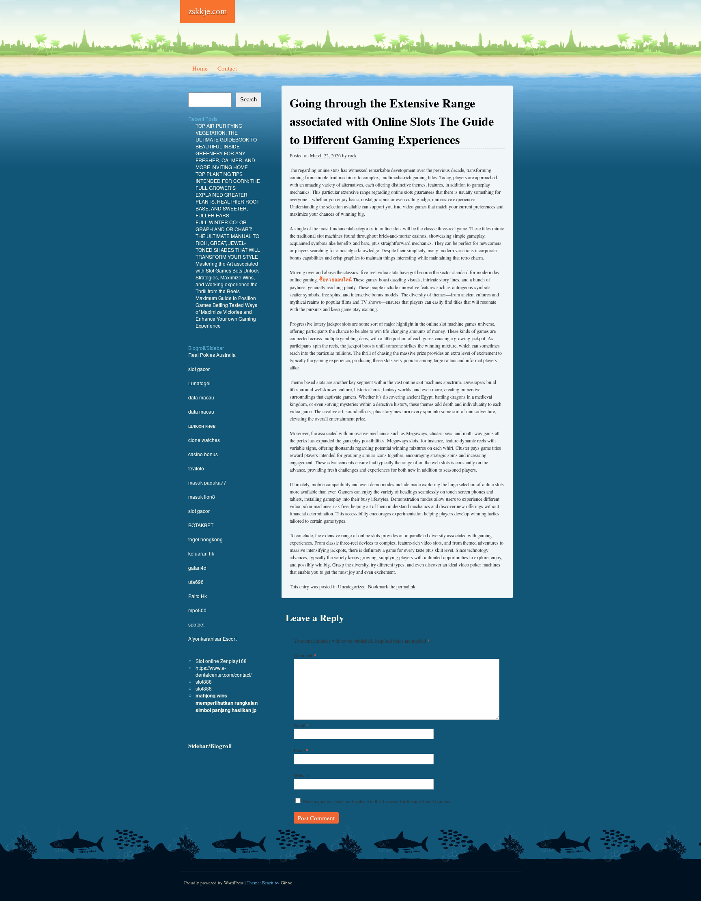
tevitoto (196, 468)
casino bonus (203, 453)
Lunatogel (199, 383)
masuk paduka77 (207, 482)
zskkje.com (207, 11)
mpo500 (197, 610)
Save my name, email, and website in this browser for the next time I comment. (378, 801)
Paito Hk (197, 595)
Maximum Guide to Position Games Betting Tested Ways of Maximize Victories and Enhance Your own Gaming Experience (226, 311)
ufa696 (196, 581)
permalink (405, 586)
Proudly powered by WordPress (213, 883)
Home (200, 68)
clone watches (204, 439)
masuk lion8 (201, 496)
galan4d (197, 567)
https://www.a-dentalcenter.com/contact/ (224, 671)
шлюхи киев (201, 425)
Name (301, 725)
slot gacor (199, 368)
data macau (201, 397)
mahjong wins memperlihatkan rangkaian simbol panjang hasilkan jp (227, 703)
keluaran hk (201, 553)
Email (301, 750)
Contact (227, 68)
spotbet (196, 624)
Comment (305, 655)
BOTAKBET (200, 524)
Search (196, 89)
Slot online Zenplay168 (221, 660)
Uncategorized (352, 586)
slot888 (204, 681)
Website (301, 775)
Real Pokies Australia (212, 354)
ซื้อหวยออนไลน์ (335, 279)
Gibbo (286, 883)
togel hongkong (205, 539)
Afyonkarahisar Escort (212, 638)
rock (352, 155)
